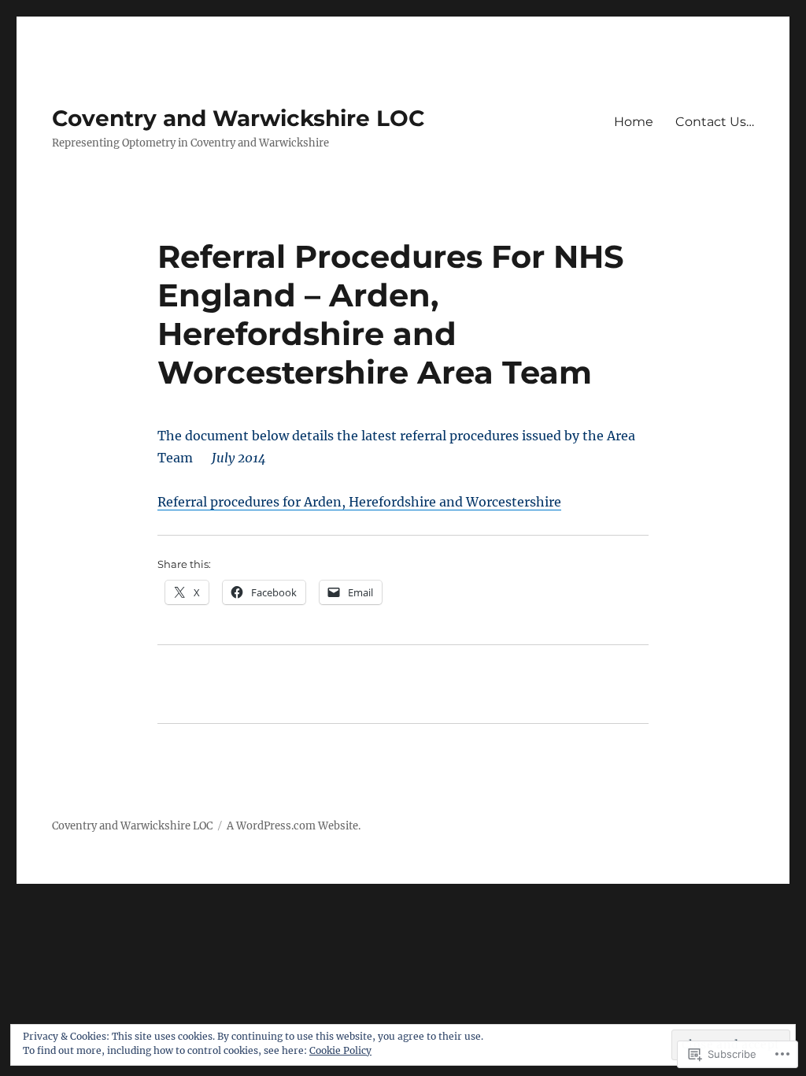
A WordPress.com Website (292, 826)
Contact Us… (714, 121)
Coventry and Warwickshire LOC (238, 118)
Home (633, 121)
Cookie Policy (340, 1050)
